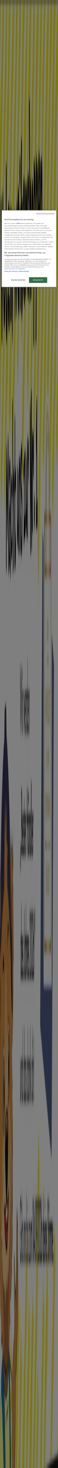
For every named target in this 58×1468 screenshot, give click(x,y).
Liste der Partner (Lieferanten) (16, 271)
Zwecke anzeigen (18, 280)
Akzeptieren (38, 280)
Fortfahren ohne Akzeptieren (45, 213)
